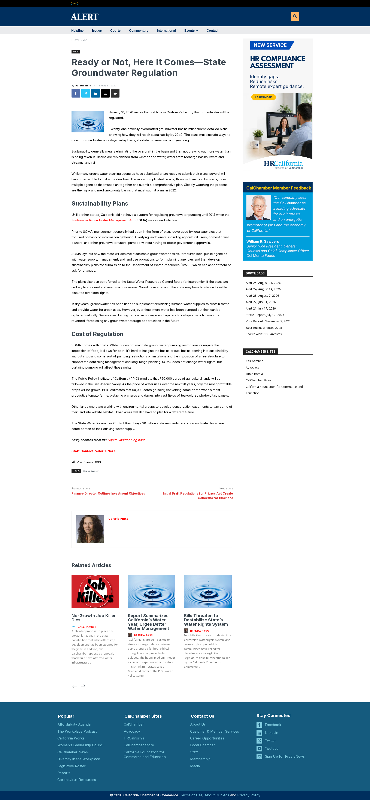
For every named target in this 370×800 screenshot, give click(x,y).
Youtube (272, 748)
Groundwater (91, 471)
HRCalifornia (254, 374)
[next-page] (82, 686)
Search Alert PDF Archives (264, 334)
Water (87, 40)
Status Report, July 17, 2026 (265, 315)
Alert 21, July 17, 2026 (261, 308)
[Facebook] (76, 93)
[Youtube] (259, 748)
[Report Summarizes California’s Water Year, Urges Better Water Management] (152, 591)
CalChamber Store (258, 380)
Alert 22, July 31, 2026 (261, 302)
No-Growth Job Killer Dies (94, 617)
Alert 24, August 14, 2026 (263, 289)
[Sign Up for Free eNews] (259, 756)
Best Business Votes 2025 (264, 328)
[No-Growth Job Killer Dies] (95, 591)
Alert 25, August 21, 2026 (263, 283)
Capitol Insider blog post (126, 440)
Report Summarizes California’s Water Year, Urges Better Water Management (148, 622)
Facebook (273, 725)
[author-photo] (74, 626)
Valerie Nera (83, 85)
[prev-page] (75, 686)
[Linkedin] (95, 93)
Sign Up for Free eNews (285, 756)
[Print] (115, 93)
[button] (295, 16)
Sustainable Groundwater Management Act (103, 220)
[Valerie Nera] (90, 529)
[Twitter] (85, 93)
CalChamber (254, 361)
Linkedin (271, 732)
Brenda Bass (143, 635)
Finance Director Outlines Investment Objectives (108, 493)
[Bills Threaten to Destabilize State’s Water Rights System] (208, 591)
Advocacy (252, 367)
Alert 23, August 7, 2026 (262, 295)
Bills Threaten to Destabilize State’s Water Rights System (206, 620)
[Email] (105, 93)
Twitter (270, 740)
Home (76, 40)
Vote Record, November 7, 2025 (268, 321)
